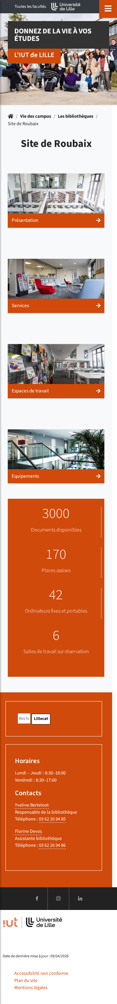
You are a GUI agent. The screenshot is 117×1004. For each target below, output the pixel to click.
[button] (56, 200)
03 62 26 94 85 (52, 819)
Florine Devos (28, 831)
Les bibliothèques (75, 116)
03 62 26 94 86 (52, 845)
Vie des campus (35, 116)
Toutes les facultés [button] (30, 6)
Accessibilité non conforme (41, 973)
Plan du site (25, 980)
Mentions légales (30, 987)
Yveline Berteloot (32, 805)
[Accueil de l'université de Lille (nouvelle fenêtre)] (66, 7)
